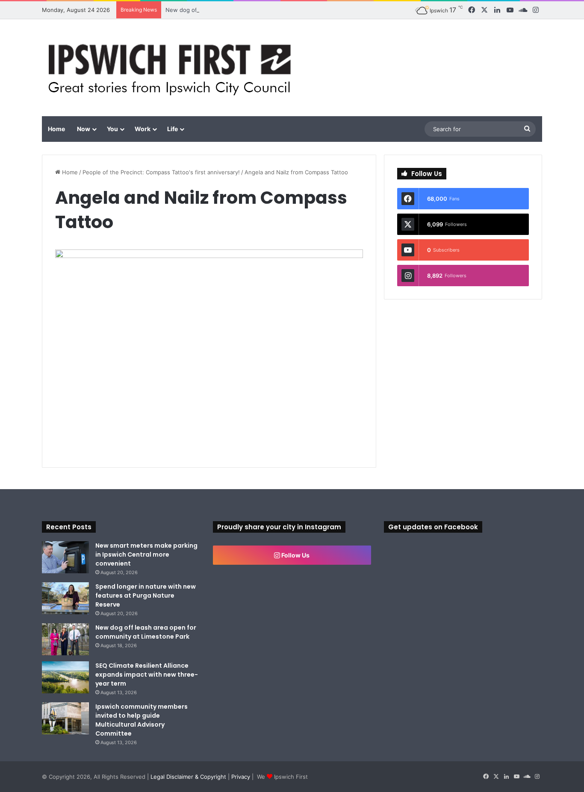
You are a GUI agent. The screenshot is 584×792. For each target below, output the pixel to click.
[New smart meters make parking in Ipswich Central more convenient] (65, 557)
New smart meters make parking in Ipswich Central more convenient (146, 554)
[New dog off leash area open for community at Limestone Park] (65, 639)
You (112, 128)
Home (56, 128)
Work (142, 128)
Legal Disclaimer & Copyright (188, 776)
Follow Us (295, 555)
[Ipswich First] (172, 67)
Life (172, 128)
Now (83, 128)
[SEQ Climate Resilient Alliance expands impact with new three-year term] (65, 677)
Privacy (240, 776)
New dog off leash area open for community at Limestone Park (145, 632)
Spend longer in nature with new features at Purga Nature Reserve (145, 595)
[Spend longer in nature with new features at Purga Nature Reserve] (65, 598)
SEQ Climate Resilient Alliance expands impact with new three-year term (146, 674)
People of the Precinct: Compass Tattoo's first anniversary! (161, 172)
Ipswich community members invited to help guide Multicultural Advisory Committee (141, 720)
